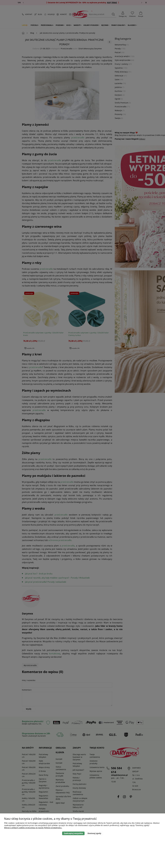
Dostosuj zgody (94, 833)
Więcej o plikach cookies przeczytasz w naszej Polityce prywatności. (33, 827)
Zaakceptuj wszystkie (73, 833)
